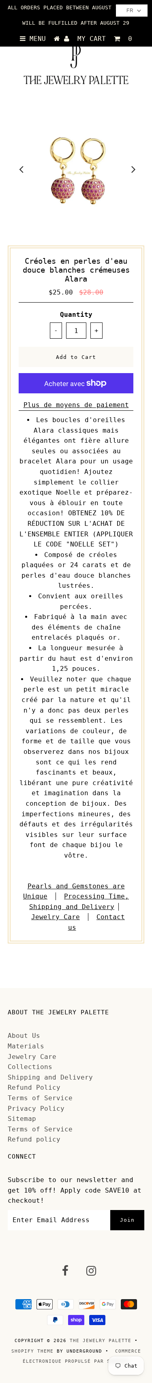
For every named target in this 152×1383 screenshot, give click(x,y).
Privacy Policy (36, 1108)
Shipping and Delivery (50, 1077)
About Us (24, 1035)
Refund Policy (34, 1087)
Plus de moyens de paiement (76, 405)
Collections (30, 1067)
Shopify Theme (32, 1351)
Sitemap (22, 1119)
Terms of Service (40, 1098)
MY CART (104, 39)
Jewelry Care (55, 917)
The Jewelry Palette (100, 1340)
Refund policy (34, 1139)
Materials (26, 1046)
